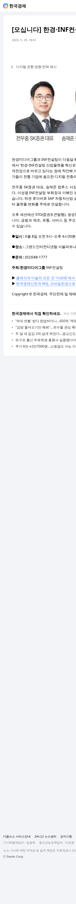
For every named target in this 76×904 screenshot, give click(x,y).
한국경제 (17, 6)
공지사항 (66, 836)
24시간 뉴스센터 (45, 836)
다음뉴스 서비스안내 (17, 836)
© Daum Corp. (13, 856)
